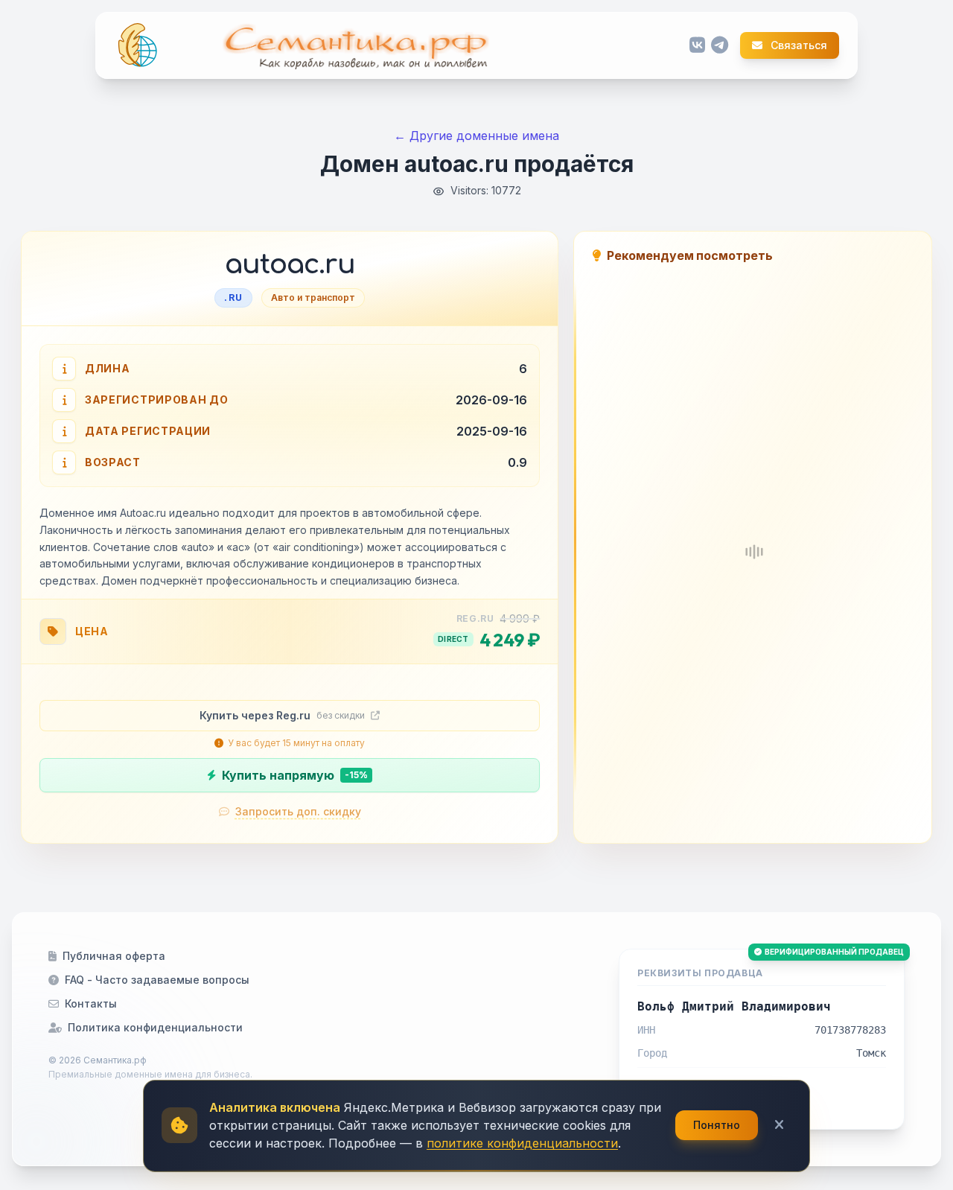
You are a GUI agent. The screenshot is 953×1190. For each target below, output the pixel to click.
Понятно (716, 1125)
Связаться (797, 45)
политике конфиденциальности (522, 1143)
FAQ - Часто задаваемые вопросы (157, 979)
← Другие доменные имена (476, 135)
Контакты (91, 1003)
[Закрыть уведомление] (779, 1125)
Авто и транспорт (313, 297)
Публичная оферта (114, 955)
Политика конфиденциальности (155, 1027)
